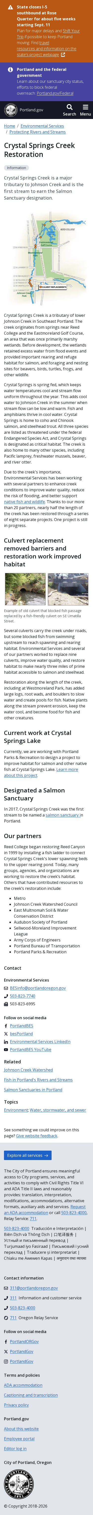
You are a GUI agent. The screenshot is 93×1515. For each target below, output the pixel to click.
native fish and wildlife (24, 501)
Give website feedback (36, 1135)
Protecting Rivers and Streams (37, 132)
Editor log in (15, 1448)
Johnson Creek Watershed (28, 1070)
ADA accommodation (23, 1385)
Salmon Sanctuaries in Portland (33, 1089)
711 (33, 1218)
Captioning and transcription (31, 1395)
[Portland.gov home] (23, 110)
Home (9, 126)
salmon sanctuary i (63, 815)
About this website (21, 1428)
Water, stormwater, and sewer (58, 1110)
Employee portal (19, 1438)
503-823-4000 (74, 1212)
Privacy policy (16, 1405)
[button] (69, 110)
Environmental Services (42, 126)
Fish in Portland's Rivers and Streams (38, 1079)
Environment (16, 1110)
